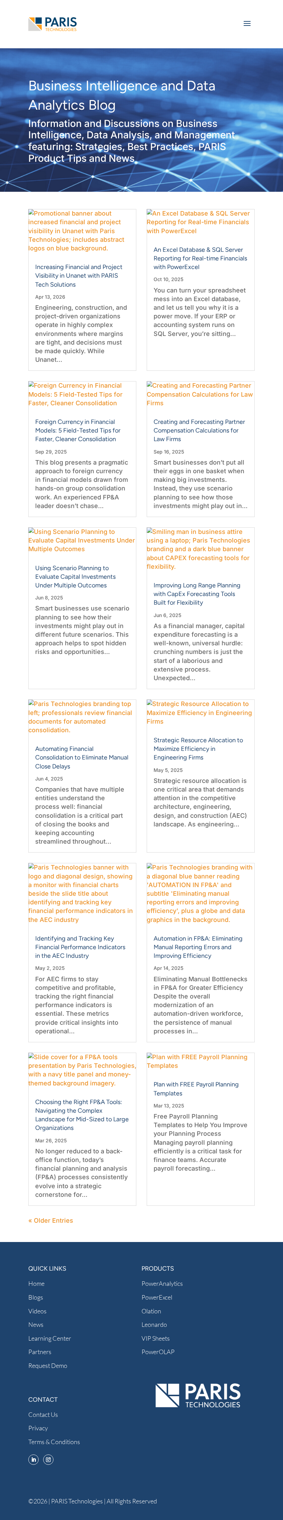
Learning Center (49, 1338)
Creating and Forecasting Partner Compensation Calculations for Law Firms (199, 430)
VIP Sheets (156, 1338)
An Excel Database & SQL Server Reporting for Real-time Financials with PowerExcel (200, 258)
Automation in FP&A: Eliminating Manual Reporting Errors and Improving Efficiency (198, 947)
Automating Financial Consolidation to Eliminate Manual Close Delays (81, 757)
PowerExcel (157, 1297)
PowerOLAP (158, 1351)
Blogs (35, 1297)
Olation (151, 1311)
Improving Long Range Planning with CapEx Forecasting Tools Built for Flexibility (197, 594)
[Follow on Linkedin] (33, 1459)
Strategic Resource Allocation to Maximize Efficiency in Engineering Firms (198, 748)
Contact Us (43, 1414)
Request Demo (47, 1365)
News (35, 1324)
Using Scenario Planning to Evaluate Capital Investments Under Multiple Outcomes (75, 576)
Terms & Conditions (54, 1442)
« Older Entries (50, 1220)
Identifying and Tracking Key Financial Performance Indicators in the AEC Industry (80, 947)
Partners (39, 1351)
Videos (37, 1311)
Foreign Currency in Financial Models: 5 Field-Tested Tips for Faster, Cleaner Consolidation (77, 430)
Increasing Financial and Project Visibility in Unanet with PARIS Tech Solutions (79, 275)
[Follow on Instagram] (48, 1459)
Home (36, 1283)
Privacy (38, 1428)
